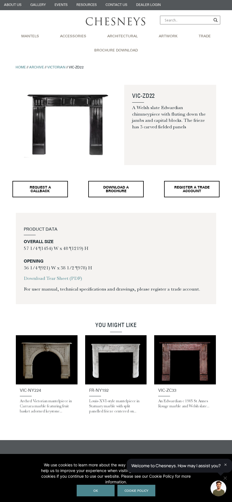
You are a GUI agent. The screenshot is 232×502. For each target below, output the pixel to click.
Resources (86, 5)
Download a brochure (116, 189)
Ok (95, 491)
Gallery (38, 5)
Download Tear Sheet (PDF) (53, 278)
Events (61, 5)
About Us (13, 5)
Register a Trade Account (192, 189)
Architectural (122, 36)
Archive (36, 67)
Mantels (30, 36)
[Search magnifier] (216, 20)
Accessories (73, 36)
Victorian (56, 67)
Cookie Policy (136, 491)
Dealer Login (148, 5)
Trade (205, 36)
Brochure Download (116, 50)
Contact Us (116, 5)
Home (21, 67)
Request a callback (40, 189)
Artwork (168, 36)
